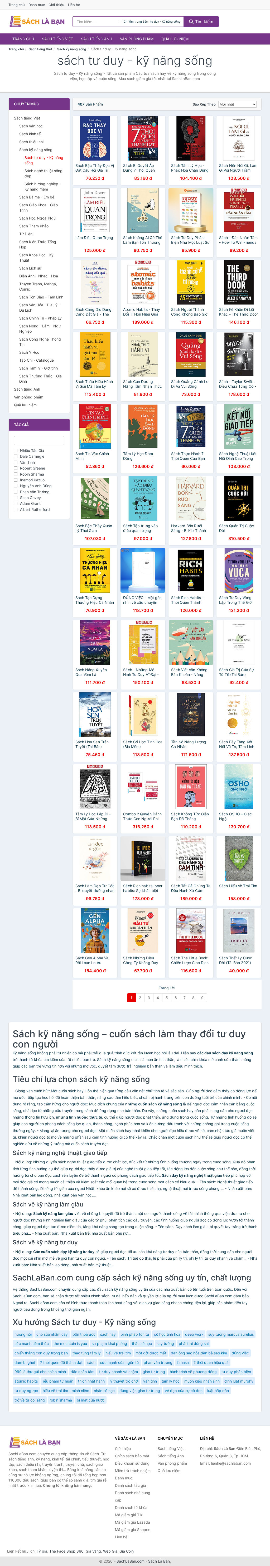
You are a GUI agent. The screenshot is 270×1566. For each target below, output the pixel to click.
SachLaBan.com (130, 1561)
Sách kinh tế (30, 134)
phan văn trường (158, 1362)
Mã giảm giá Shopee (132, 1529)
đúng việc (240, 1353)
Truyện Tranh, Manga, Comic (38, 286)
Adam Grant (30, 503)
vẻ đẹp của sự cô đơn (183, 1390)
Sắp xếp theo (204, 104)
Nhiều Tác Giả (32, 450)
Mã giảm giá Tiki (129, 1515)
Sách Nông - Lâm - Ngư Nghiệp (40, 328)
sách (91, 1362)
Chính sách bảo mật (132, 1456)
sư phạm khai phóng (109, 1343)
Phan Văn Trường (35, 492)
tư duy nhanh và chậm (118, 1371)
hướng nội (23, 1334)
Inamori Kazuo (32, 480)
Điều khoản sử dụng (132, 1463)
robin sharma (61, 1400)
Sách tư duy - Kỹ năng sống (44, 160)
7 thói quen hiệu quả (211, 1362)
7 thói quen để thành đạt (61, 1362)
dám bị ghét (25, 1362)
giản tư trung (154, 1371)
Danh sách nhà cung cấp (132, 1496)
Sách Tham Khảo (34, 226)
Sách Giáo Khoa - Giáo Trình (38, 207)
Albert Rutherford (35, 509)
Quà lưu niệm (175, 39)
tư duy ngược (26, 1390)
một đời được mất (151, 1353)
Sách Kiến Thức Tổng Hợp (37, 244)
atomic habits (26, 1381)
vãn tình (150, 1381)
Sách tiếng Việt (57, 39)
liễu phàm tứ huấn (57, 1381)
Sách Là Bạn (159, 1561)
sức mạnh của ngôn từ (119, 1362)
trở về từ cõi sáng (30, 1400)
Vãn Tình (27, 462)
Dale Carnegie (32, 456)
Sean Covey (30, 497)
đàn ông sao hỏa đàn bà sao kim (199, 1353)
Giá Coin (126, 1551)
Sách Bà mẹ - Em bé (36, 197)
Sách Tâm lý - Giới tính (38, 368)
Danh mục (36, 5)
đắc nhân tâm (82, 1371)
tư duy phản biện (236, 1371)
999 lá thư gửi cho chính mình (40, 1371)
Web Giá (110, 1551)
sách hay (108, 1334)
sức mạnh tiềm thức (32, 1343)
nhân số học (104, 1390)
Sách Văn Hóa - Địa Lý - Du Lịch (39, 307)
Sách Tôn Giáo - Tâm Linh (41, 297)
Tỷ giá (42, 1551)
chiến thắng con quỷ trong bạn (41, 1353)
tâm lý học (171, 1381)
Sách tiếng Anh (96, 39)
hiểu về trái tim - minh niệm (66, 1390)
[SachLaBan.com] (36, 21)
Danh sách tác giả (130, 1485)
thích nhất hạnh (91, 1381)
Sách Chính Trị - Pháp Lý (40, 318)
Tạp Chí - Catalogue (36, 360)
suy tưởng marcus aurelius (231, 1334)
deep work (194, 1334)
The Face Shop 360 (66, 1551)
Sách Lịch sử (30, 268)
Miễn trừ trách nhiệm (133, 1470)
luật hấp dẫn (218, 1390)
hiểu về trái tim (118, 1353)
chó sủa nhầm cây (52, 1334)
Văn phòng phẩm (136, 39)
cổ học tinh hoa (167, 1334)
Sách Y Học (29, 352)
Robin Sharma (32, 474)
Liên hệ (74, 5)
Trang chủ (16, 5)
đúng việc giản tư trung (139, 1390)
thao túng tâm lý (87, 1353)
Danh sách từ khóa (131, 1507)
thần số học (142, 1343)
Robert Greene (32, 468)
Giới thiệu (56, 5)
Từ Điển (25, 234)
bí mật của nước (91, 1400)
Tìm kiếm (203, 21)
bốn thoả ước (84, 1334)
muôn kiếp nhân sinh (202, 1381)
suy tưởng (165, 1343)
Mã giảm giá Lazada (132, 1522)
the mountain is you (70, 1343)
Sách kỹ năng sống (71, 49)
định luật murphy (238, 1381)
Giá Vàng (93, 1551)
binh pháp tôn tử (134, 1334)
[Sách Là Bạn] (34, 1442)
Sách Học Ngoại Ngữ (37, 218)
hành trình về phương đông (193, 1371)
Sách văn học (31, 126)
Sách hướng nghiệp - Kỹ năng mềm (43, 186)
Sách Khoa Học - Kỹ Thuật (36, 257)
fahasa (183, 1362)
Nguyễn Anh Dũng (36, 485)
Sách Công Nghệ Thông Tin (40, 342)
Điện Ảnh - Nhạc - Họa (38, 276)
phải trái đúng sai (194, 1343)
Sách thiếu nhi (31, 141)
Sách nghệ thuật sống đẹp (43, 173)
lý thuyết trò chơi (123, 1381)
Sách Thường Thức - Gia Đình (40, 378)
